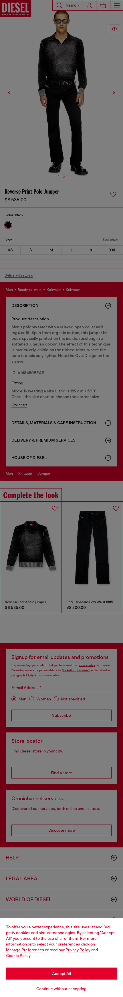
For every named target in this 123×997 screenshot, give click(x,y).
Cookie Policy (18, 955)
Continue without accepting (61, 988)
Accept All (61, 973)
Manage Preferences (25, 950)
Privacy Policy (78, 950)
